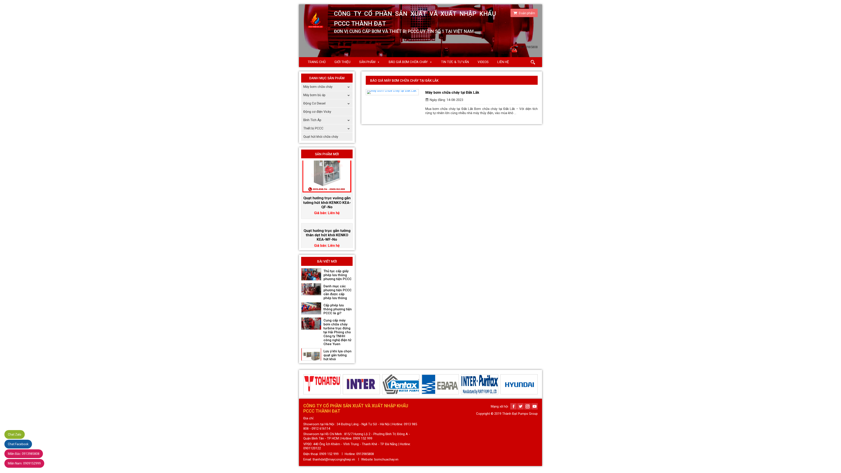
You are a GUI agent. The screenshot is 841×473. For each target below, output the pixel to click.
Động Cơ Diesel (314, 103)
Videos (483, 62)
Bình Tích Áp (312, 120)
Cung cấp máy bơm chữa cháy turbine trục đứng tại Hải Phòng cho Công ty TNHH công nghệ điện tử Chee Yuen (337, 332)
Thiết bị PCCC (313, 128)
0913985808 (23, 453)
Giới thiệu (342, 62)
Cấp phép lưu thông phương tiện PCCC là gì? (337, 309)
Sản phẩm (367, 62)
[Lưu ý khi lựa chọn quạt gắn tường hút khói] (311, 354)
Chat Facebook (18, 444)
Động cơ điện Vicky (317, 112)
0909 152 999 (329, 454)
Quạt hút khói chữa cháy (320, 137)
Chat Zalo (14, 434)
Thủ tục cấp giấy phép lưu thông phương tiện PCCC (337, 275)
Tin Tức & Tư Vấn (455, 62)
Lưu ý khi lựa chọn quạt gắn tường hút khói (337, 355)
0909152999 (24, 463)
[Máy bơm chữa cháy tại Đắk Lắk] (392, 92)
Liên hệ (503, 62)
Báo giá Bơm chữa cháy (408, 62)
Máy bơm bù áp (314, 95)
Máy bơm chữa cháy (317, 87)
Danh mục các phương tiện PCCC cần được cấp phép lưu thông (337, 292)
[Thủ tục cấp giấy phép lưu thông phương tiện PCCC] (311, 274)
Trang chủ (317, 62)
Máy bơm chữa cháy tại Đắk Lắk (452, 92)
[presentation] (306, 384)
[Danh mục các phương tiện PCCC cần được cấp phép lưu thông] (311, 289)
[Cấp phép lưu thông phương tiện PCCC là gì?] (311, 308)
